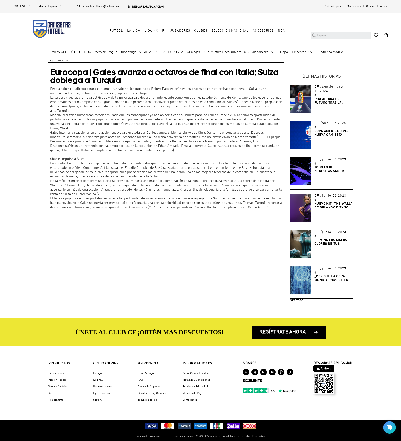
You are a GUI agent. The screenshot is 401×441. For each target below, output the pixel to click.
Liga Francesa (101, 393)
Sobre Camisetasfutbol (196, 373)
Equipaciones (56, 373)
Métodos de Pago (193, 393)
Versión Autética (57, 386)
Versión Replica (57, 380)
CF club (370, 6)
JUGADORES (180, 30)
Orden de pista (333, 6)
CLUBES (200, 30)
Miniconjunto (55, 400)
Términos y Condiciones (196, 380)
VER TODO (296, 300)
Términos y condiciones (180, 436)
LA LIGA (133, 30)
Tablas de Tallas (147, 400)
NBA (281, 30)
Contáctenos (190, 400)
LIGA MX (151, 30)
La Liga (97, 373)
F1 (164, 30)
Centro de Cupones (149, 386)
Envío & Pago (146, 373)
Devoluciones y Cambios (152, 393)
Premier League (102, 386)
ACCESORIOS (263, 30)
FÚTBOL (116, 30)
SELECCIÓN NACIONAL (230, 30)
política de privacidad (148, 436)
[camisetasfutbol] (48, 29)
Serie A (97, 400)
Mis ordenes (354, 6)
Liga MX (98, 380)
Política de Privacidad (195, 386)
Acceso (384, 6)
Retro (51, 393)
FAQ (140, 380)
